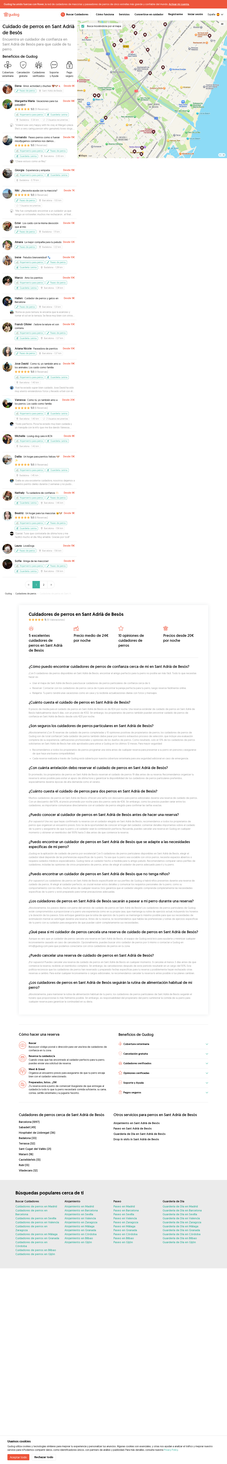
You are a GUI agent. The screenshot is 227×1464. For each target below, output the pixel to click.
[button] (163, 1044)
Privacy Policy (171, 1449)
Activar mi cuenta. (179, 4)
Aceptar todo (18, 1457)
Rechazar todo (43, 1457)
